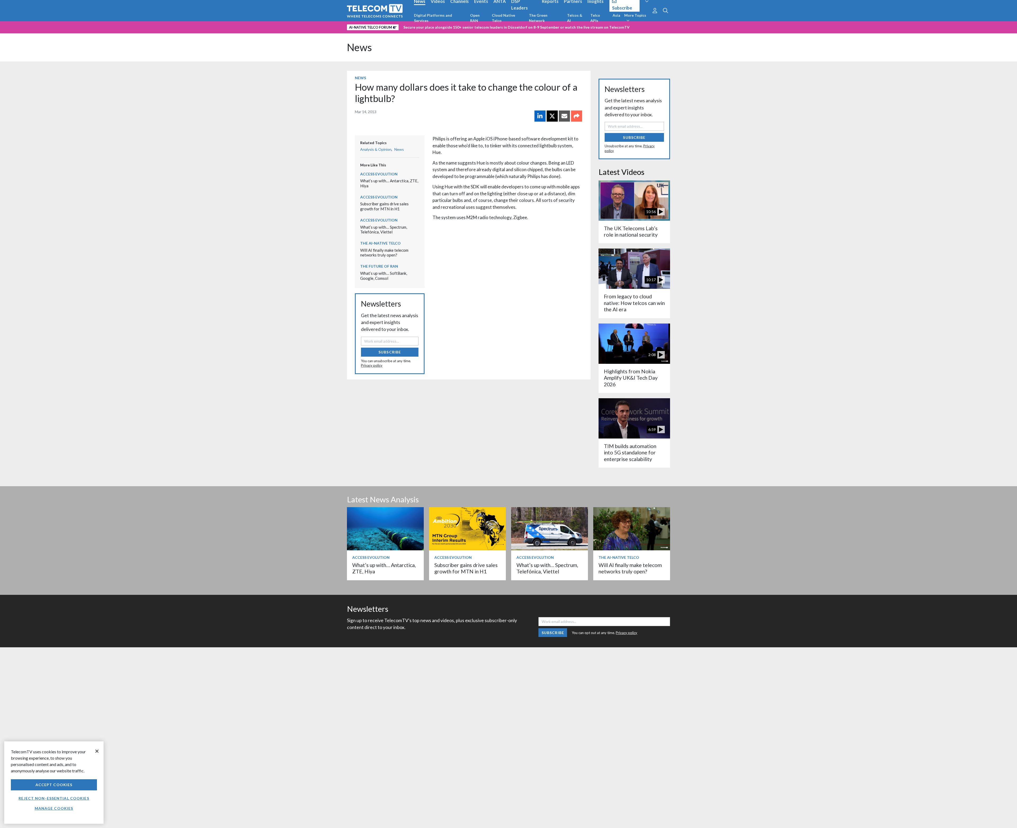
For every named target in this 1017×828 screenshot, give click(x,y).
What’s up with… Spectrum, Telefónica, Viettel (383, 229)
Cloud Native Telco (503, 18)
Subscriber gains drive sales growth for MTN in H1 (384, 206)
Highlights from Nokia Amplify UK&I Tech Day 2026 (631, 377)
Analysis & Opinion (375, 149)
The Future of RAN (379, 266)
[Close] (97, 751)
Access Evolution (379, 174)
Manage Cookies (54, 808)
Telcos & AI (574, 18)
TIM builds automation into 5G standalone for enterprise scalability (630, 452)
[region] (54, 782)
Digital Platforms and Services (433, 18)
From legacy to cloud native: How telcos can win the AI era (634, 302)
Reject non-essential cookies (54, 798)
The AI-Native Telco (380, 243)
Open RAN (475, 18)
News (359, 47)
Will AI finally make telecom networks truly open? (384, 253)
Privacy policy (371, 365)
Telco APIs (595, 18)
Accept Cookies (54, 784)
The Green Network (538, 18)
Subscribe (389, 352)
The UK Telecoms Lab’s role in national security (631, 231)
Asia (616, 15)
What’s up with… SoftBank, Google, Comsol (383, 276)
